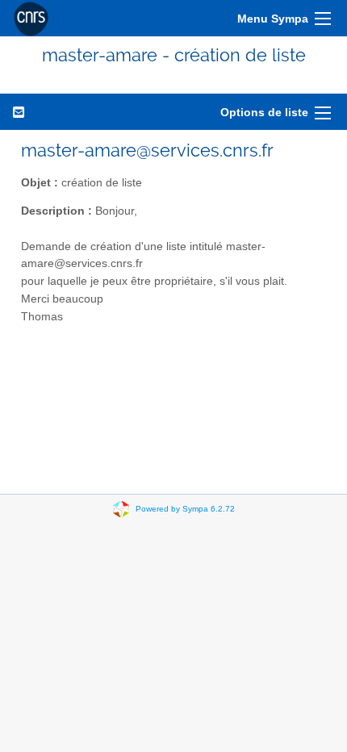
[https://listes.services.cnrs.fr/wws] (31, 18)
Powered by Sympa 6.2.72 (185, 508)
